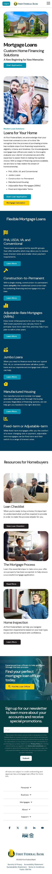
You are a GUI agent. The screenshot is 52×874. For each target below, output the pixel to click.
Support (25, 817)
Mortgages (25, 802)
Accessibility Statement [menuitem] (33, 864)
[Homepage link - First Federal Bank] (26, 856)
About (25, 809)
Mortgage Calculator (16, 203)
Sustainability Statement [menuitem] (17, 867)
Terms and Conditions (35, 746)
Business (25, 795)
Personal (25, 787)
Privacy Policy (35, 744)
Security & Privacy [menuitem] (15, 864)
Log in (6, 4)
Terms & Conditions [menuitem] (36, 867)
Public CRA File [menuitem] (25, 869)
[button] (48, 3)
